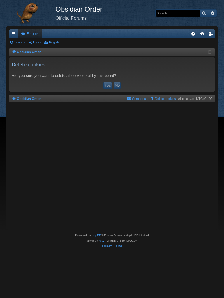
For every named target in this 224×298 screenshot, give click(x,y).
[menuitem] (193, 33)
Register (55, 42)
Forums (32, 34)
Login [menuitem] (203, 35)
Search (19, 42)
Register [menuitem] (212, 35)
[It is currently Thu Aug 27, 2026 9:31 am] (209, 52)
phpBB (96, 235)
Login (37, 42)
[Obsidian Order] (30, 13)
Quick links (14, 35)
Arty (101, 240)
